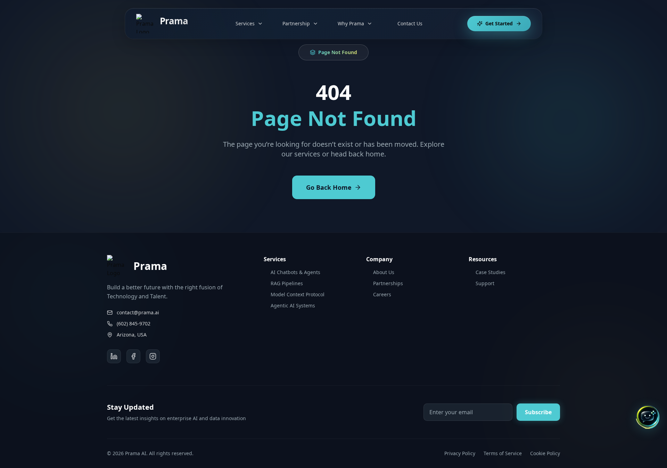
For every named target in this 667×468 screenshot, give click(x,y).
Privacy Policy (459, 453)
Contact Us (409, 23)
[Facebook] (133, 356)
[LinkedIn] (114, 356)
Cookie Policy (545, 453)
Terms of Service (503, 453)
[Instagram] (153, 356)
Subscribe (538, 412)
